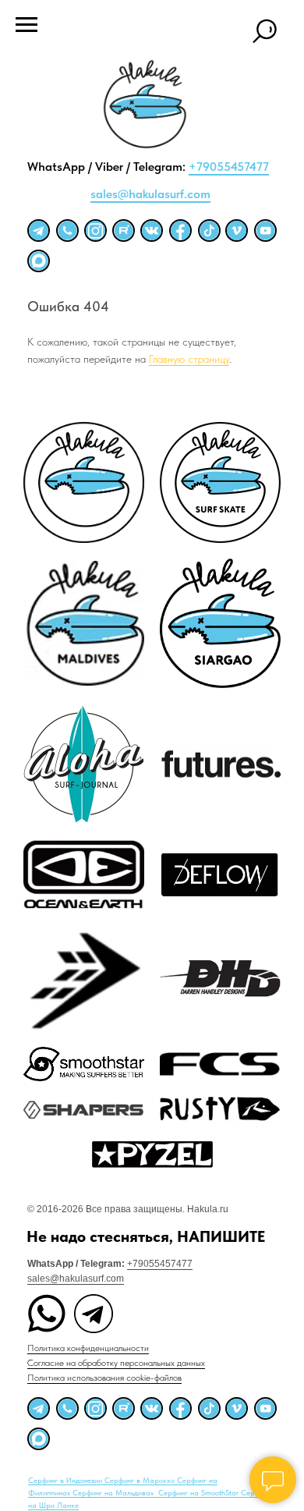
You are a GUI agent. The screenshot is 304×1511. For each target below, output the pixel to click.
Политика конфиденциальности (88, 1348)
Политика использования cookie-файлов (104, 1377)
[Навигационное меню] (26, 25)
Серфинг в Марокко (140, 1479)
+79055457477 (229, 166)
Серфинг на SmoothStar (199, 1492)
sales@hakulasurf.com (150, 193)
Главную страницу (189, 359)
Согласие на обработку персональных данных (116, 1362)
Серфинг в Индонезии (66, 1479)
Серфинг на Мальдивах (114, 1492)
